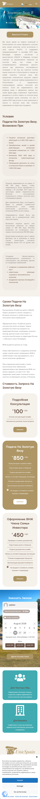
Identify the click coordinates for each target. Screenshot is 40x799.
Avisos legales (33, 796)
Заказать (20, 430)
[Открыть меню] (36, 4)
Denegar (20, 786)
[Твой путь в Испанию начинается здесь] (8, 4)
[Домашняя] (6, 23)
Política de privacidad (21, 796)
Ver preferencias (20, 792)
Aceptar (20, 780)
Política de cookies (8, 796)
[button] (37, 757)
